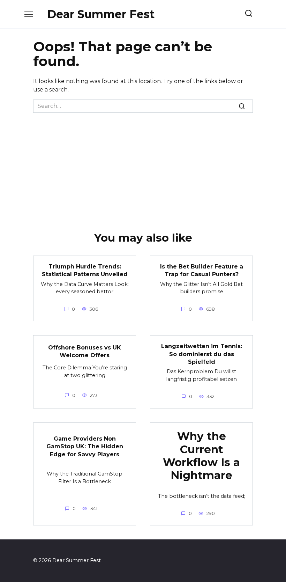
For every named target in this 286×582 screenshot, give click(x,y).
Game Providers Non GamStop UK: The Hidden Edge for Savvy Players (84, 446)
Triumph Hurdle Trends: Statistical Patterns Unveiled (85, 270)
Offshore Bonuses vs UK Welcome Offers (84, 351)
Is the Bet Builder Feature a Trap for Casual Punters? (201, 270)
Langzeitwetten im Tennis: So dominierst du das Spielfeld (201, 354)
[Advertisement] (143, 165)
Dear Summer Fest (101, 14)
